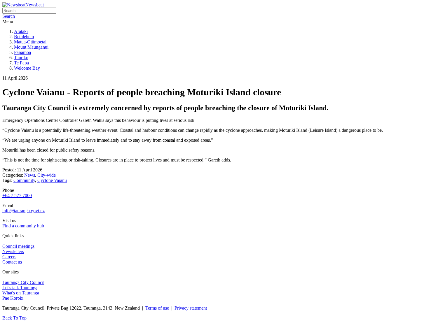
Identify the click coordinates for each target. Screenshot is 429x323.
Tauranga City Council (23, 282)
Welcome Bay (27, 68)
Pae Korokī (12, 298)
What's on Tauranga (20, 292)
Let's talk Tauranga (19, 287)
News (29, 175)
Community (24, 180)
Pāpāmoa (22, 52)
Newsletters (13, 251)
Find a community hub (23, 225)
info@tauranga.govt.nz (23, 210)
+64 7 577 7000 (17, 195)
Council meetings (18, 246)
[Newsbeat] (13, 4)
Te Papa (21, 62)
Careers (9, 256)
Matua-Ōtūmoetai (30, 41)
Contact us (12, 261)
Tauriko (21, 57)
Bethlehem (24, 36)
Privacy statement (191, 308)
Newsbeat (34, 4)
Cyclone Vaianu (52, 180)
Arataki (21, 31)
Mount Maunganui (31, 47)
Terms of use (157, 308)
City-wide (46, 175)
